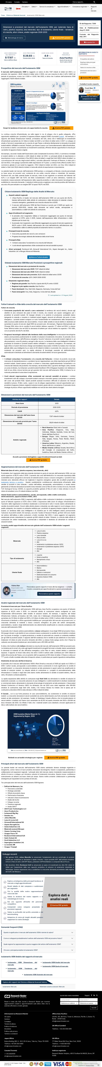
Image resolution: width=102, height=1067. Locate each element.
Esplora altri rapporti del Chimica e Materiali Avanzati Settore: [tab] (25, 982)
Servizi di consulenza (47, 6)
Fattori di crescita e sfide (87, 67)
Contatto (17, 2)
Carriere (25, 2)
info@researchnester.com (60, 1021)
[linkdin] (94, 995)
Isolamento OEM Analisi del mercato (56, 962)
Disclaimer (7, 1029)
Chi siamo (9, 2)
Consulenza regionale (80, 6)
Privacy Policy (90, 1065)
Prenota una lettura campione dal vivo (90, 97)
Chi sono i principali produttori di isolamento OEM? (21, 950)
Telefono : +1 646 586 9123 (61, 1043)
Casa (3, 15)
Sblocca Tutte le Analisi (39, 257)
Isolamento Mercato (10, 987)
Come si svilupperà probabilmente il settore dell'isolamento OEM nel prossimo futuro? (33, 938)
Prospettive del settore (87, 59)
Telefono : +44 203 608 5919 (62, 1029)
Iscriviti (94, 1008)
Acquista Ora (90, 42)
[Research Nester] (8, 8)
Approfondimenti (63, 6)
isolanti (61, 136)
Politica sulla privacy (11, 1031)
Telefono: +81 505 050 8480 (13, 1043)
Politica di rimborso (10, 1026)
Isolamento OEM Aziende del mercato (38, 975)
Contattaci (7, 1021)
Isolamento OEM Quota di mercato (55, 966)
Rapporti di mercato (94, 9)
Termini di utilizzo (10, 1024)
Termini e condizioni (11, 1034)
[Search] (94, 2)
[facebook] (91, 995)
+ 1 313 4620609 (9, 1054)
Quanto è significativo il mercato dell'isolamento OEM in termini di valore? (28, 932)
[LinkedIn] (12, 596)
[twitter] (97, 995)
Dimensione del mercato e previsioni (88, 71)
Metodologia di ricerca (15, 38)
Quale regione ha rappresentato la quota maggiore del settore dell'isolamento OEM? (32, 944)
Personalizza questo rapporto (49, 594)
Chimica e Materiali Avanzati (15, 15)
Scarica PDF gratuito (62, 38)
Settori (34, 6)
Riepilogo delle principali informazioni (87, 63)
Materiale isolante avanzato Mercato (52, 987)
